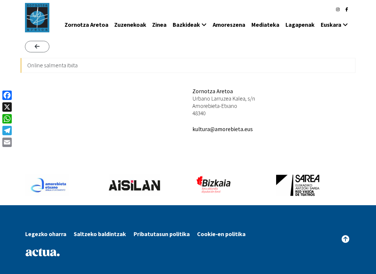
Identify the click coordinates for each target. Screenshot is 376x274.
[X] (7, 107)
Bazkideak (186, 24)
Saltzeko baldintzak (100, 234)
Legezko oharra (45, 234)
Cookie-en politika (221, 234)
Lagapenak (300, 24)
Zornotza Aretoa (86, 24)
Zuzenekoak (130, 24)
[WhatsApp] (7, 119)
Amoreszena (229, 24)
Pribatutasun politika (161, 234)
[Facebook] (346, 9)
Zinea (159, 24)
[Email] (7, 142)
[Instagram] (338, 9)
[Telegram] (7, 130)
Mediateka (265, 24)
